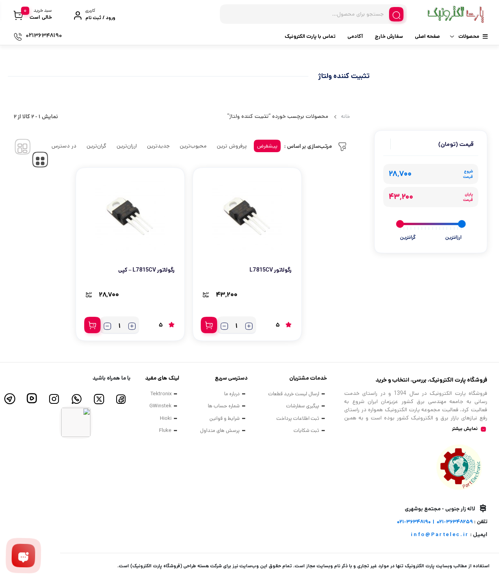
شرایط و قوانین (224, 418)
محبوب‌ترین (193, 146)
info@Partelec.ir (440, 534)
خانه (345, 116)
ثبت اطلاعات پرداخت (297, 418)
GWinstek (160, 406)
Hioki (166, 418)
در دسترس (63, 146)
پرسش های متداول (220, 430)
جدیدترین (158, 146)
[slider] (461, 224)
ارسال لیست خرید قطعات (293, 394)
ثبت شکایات (306, 430)
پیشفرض (267, 146)
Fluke (165, 430)
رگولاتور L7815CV (271, 270)
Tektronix (161, 394)
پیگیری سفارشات (302, 406)
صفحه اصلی (427, 36)
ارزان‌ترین (127, 146)
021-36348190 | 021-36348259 (435, 522)
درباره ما (232, 394)
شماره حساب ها (224, 406)
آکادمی (355, 36)
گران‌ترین (96, 146)
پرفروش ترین (232, 146)
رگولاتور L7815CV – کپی (146, 270)
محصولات (468, 36)
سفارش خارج (389, 36)
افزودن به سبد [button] (209, 325)
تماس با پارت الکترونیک (310, 36)
